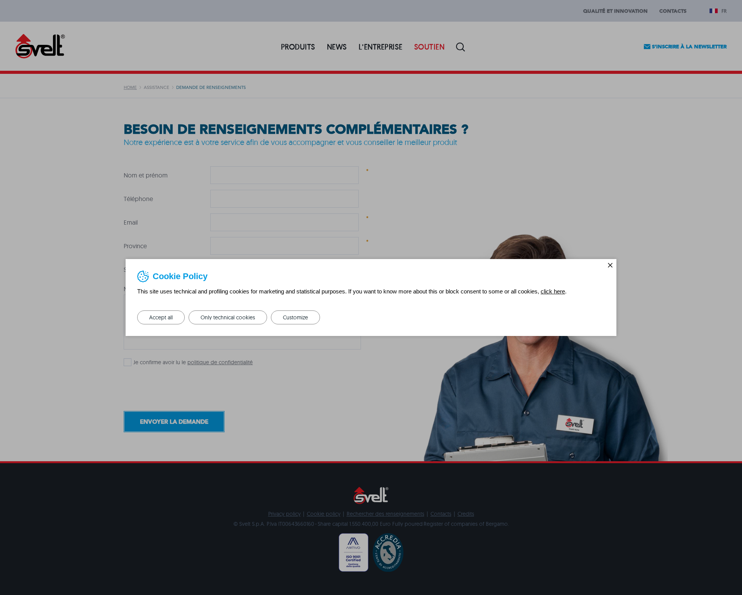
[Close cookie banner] (610, 265)
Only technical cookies (228, 317)
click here (553, 291)
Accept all (161, 317)
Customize (295, 317)
